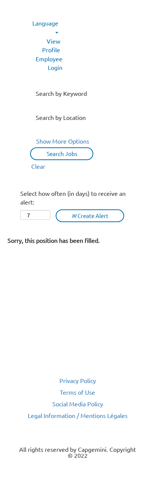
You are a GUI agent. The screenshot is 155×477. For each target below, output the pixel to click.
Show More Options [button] (62, 141)
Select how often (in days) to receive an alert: (73, 197)
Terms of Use (77, 392)
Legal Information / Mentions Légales (78, 415)
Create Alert (92, 215)
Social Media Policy (77, 403)
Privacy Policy (77, 380)
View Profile (51, 45)
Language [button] (45, 23)
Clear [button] (38, 166)
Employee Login (49, 63)
